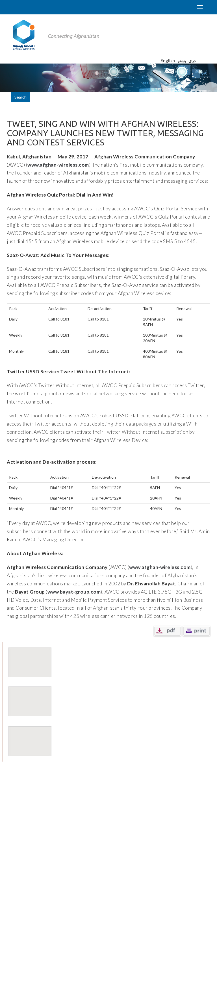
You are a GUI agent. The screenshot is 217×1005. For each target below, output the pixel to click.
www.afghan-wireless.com (58, 165)
